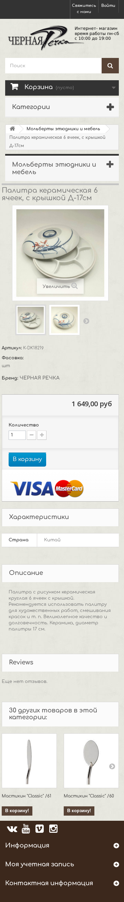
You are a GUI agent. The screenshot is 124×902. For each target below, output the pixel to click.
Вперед (86, 320)
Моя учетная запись (39, 864)
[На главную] (12, 129)
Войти (108, 5)
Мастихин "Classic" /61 (26, 796)
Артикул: (12, 348)
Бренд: (11, 378)
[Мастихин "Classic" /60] (91, 760)
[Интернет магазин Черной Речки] (62, 37)
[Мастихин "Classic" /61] (29, 760)
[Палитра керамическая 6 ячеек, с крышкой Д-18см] (31, 320)
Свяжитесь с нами (84, 8)
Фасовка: (13, 358)
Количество (24, 425)
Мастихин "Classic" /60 (89, 796)
